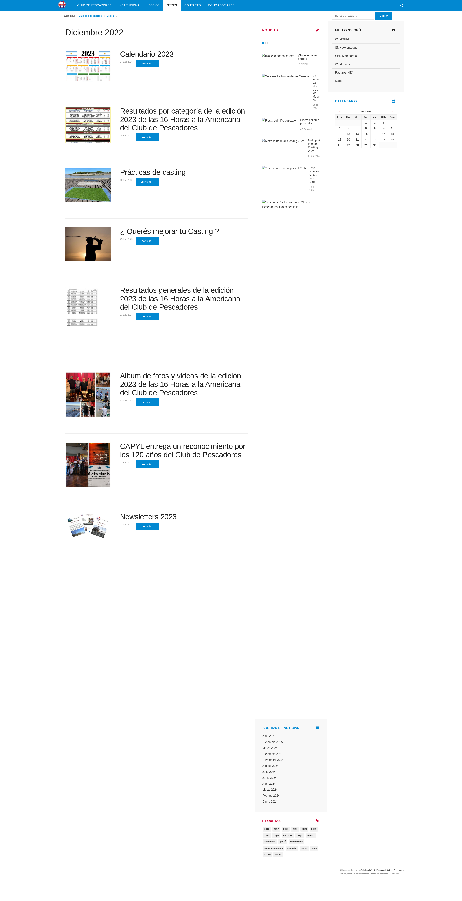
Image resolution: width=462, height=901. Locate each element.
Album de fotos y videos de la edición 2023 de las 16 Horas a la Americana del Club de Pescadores (180, 384)
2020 (304, 829)
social (267, 854)
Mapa (338, 80)
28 (357, 145)
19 (339, 139)
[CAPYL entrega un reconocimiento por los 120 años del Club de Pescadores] (88, 465)
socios (278, 854)
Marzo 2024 (270, 789)
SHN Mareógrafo (346, 55)
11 (392, 128)
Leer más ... (147, 63)
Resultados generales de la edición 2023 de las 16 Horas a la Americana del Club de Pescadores (180, 298)
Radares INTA (344, 72)
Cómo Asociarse (221, 5)
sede (314, 848)
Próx (274, 43)
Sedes (172, 5)
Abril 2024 (269, 783)
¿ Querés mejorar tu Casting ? (169, 231)
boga (276, 835)
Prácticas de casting (153, 172)
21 (357, 139)
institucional (296, 841)
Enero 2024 (269, 801)
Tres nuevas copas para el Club (314, 174)
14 (357, 133)
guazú (283, 841)
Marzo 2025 (270, 747)
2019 (295, 829)
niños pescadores (273, 848)
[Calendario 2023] (88, 66)
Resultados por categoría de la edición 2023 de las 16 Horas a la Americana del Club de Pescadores (182, 119)
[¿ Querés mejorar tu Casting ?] (88, 244)
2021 (313, 829)
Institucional (130, 5)
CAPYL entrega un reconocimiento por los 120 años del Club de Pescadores (182, 450)
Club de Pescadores (94, 5)
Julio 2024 (269, 771)
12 (339, 133)
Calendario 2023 (147, 54)
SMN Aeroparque (346, 47)
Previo (270, 43)
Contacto (192, 5)
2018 (285, 829)
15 (366, 133)
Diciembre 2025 (272, 741)
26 (339, 145)
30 (374, 145)
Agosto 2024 (270, 765)
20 (348, 139)
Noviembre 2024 (273, 759)
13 (348, 133)
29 (366, 145)
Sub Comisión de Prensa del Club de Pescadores (382, 870)
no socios (292, 848)
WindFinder (342, 64)
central (310, 835)
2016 (266, 829)
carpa (300, 835)
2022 (266, 835)
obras (304, 848)
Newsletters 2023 (148, 516)
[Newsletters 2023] (88, 526)
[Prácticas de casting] (88, 185)
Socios (154, 5)
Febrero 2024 (271, 795)
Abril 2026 (269, 736)
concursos (269, 841)
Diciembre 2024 (272, 753)
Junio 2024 (269, 777)
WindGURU (342, 39)
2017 (276, 829)
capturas (287, 835)
